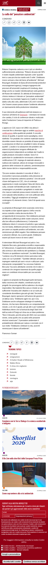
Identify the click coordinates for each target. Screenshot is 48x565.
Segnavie (23, 115)
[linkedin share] (24, 22)
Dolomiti (13, 372)
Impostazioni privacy (24, 516)
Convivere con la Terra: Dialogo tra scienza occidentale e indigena (23, 422)
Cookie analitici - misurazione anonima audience (22, 548)
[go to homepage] (5, 3)
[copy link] (4, 22)
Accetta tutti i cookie (12, 562)
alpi (11, 381)
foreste (12, 375)
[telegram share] (14, 22)
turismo (13, 369)
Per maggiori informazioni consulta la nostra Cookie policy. (24, 541)
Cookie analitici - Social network (16, 550)
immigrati (13, 354)
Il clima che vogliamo (18, 366)
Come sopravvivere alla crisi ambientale (17, 493)
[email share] (29, 22)
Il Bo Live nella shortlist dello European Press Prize (22, 458)
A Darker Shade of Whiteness (21, 360)
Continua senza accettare (34, 562)
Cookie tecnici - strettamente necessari (18, 546)
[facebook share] (19, 22)
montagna (14, 378)
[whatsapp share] (9, 22)
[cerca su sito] (38, 3)
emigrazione (15, 357)
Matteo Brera (15, 363)
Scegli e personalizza (11, 554)
